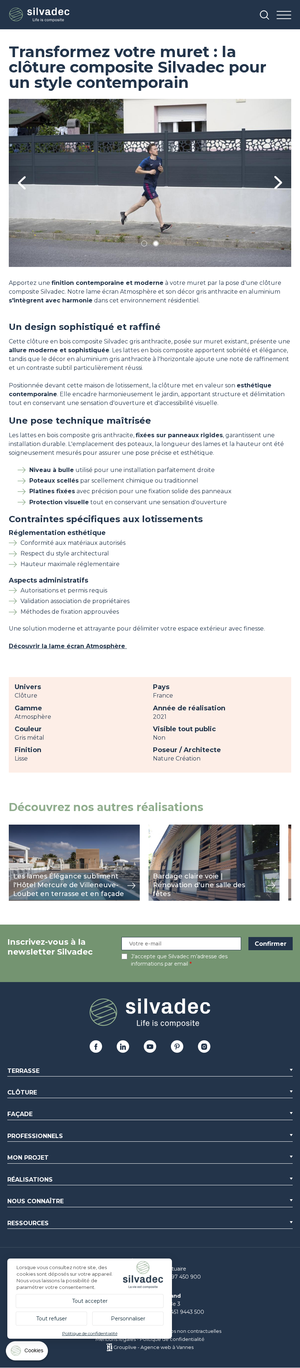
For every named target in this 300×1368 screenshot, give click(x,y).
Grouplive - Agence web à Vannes (153, 1347)
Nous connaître (35, 1201)
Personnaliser (128, 1318)
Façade (20, 1114)
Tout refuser (51, 1318)
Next (278, 182)
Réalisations (30, 1179)
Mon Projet (28, 1157)
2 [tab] (156, 244)
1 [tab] (144, 244)
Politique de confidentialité (172, 1339)
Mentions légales (115, 1339)
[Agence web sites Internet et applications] (109, 1347)
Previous (22, 182)
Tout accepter (90, 1301)
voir (14, 828)
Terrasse (23, 1070)
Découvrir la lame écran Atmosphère (68, 646)
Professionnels (35, 1136)
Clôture (22, 1092)
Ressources (28, 1223)
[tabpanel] (150, 183)
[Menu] (284, 15)
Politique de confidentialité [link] (89, 1333)
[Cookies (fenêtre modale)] (27, 1352)
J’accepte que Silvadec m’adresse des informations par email (179, 960)
